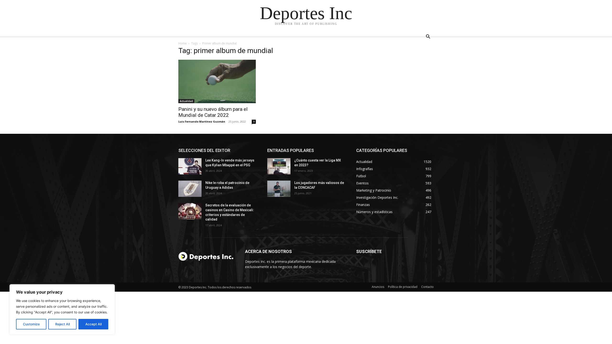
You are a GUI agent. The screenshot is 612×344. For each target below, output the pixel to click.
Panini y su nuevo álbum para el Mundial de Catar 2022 (213, 112)
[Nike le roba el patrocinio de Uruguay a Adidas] (190, 189)
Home (182, 43)
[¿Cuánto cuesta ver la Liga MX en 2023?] (278, 166)
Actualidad (186, 101)
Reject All (62, 324)
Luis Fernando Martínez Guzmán (201, 121)
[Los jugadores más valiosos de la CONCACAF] (278, 189)
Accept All (93, 324)
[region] (62, 309)
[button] (428, 37)
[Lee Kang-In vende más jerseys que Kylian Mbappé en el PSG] (190, 166)
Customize (31, 324)
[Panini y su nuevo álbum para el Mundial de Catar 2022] (217, 81)
